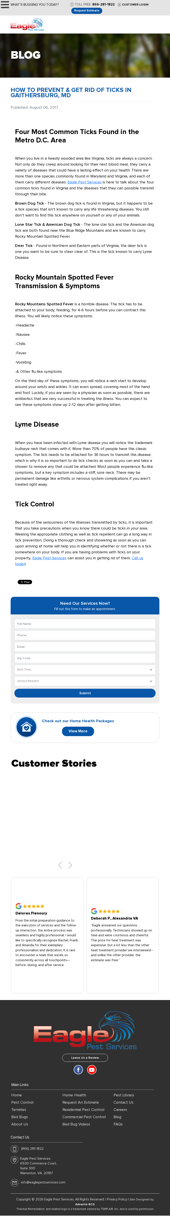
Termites (18, 1110)
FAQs (118, 1124)
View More (78, 731)
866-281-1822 (103, 4)
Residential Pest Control (83, 1110)
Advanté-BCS (85, 1204)
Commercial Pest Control (84, 1117)
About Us (19, 1124)
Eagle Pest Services (85, 182)
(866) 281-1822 (32, 1148)
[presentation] (60, 865)
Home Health (74, 1095)
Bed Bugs (19, 1117)
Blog (117, 1117)
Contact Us (123, 1103)
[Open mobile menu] (5, 5)
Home (16, 1095)
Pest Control (22, 1103)
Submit (85, 693)
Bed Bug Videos (76, 1124)
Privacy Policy (117, 1199)
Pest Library (124, 1095)
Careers (120, 1110)
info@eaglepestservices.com (43, 1182)
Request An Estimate (80, 1103)
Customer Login (135, 4)
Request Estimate (86, 10)
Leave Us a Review (85, 1057)
